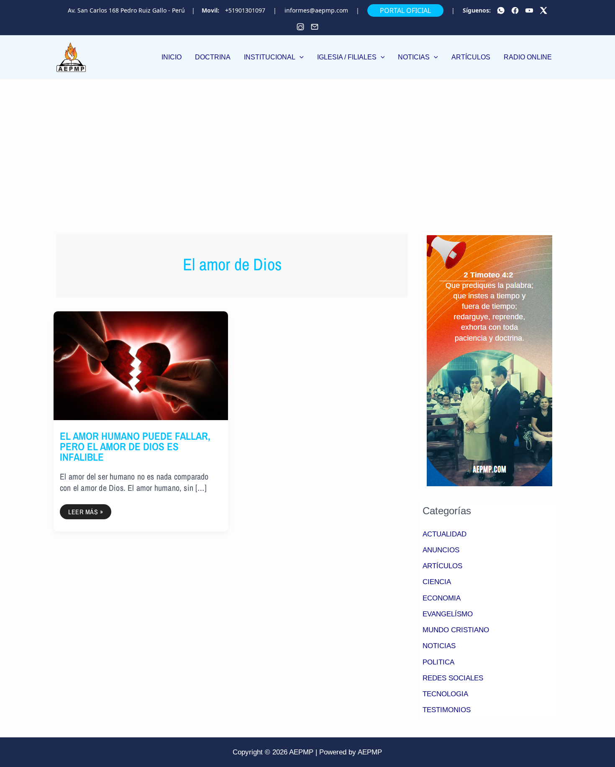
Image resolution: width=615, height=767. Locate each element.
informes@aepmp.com (316, 10)
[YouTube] (529, 10)
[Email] (314, 27)
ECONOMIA (442, 598)
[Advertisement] (307, 141)
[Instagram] (300, 27)
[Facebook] (515, 10)
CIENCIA (437, 582)
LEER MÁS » (85, 510)
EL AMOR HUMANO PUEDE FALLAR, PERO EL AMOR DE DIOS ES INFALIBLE (135, 446)
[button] (273, 57)
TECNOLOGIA (445, 694)
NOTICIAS (439, 646)
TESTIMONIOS (447, 710)
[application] (299, 57)
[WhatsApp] (501, 10)
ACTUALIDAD (444, 534)
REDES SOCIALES (453, 678)
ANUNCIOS (441, 550)
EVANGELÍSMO (448, 614)
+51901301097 (245, 10)
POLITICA (438, 662)
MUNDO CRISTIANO (456, 630)
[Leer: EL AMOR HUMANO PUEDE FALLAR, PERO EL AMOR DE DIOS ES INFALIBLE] (141, 365)
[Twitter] (543, 10)
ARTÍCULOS (442, 566)
